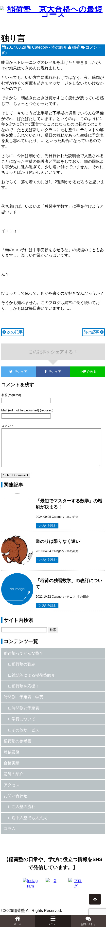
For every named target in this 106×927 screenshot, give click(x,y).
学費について (23, 719)
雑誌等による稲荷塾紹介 (33, 675)
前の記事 (91, 332)
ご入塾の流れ (23, 807)
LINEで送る (87, 372)
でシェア (14, 372)
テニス (71, 596)
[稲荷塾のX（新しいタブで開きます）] (53, 885)
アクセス (11, 785)
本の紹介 (59, 47)
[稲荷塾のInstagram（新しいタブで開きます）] (30, 885)
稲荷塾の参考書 (17, 741)
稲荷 (76, 47)
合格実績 (11, 763)
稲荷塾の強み (23, 664)
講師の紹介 (13, 774)
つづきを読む (47, 525)
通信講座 (11, 752)
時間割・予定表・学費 (23, 697)
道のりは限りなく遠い (58, 541)
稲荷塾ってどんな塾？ (23, 653)
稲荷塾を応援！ (25, 686)
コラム (10, 828)
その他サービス (25, 730)
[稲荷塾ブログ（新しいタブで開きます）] (75, 885)
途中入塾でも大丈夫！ (31, 818)
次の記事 (14, 332)
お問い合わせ (15, 796)
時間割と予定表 (25, 708)
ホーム (17, 924)
